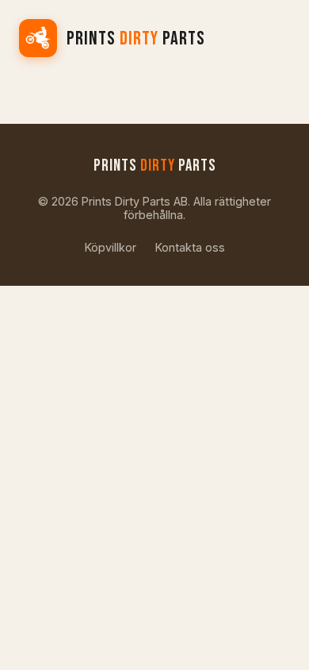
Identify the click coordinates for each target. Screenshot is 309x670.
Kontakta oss (190, 247)
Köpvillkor (110, 247)
